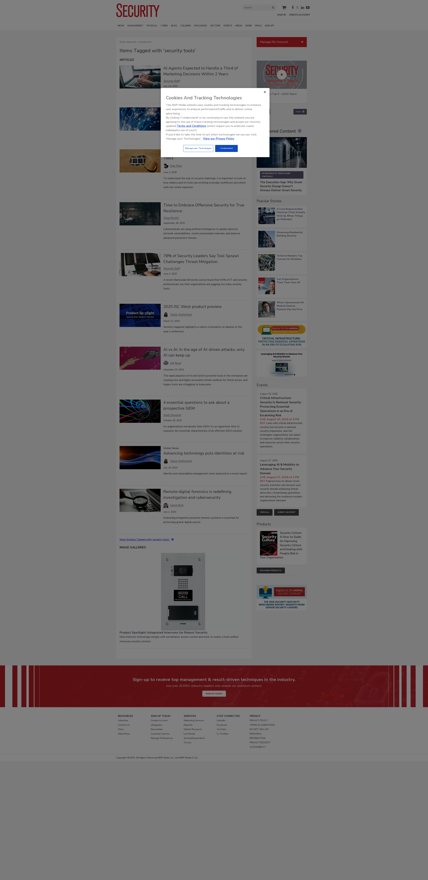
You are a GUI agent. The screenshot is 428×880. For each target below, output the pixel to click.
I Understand (226, 148)
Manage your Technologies (198, 148)
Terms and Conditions (191, 126)
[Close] (265, 92)
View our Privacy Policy (218, 139)
